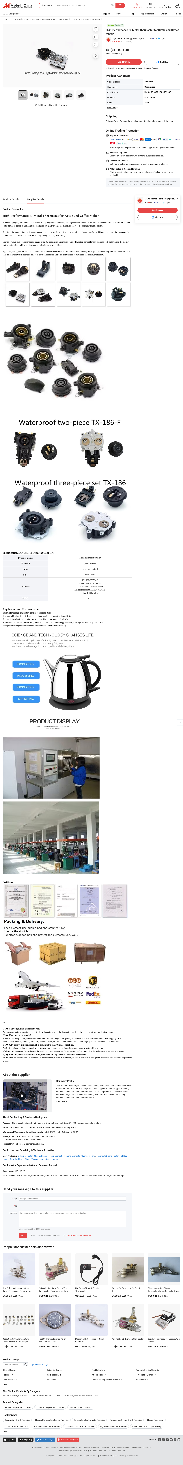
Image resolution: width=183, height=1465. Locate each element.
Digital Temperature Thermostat (113, 1426)
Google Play (25, 1439)
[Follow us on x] (163, 1439)
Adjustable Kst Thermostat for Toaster (127, 1339)
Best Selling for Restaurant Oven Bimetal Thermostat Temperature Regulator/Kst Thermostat (16, 1291)
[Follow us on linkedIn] (179, 1439)
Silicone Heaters (9, 1370)
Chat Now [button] (164, 62)
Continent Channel (122, 1448)
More (5, 1431)
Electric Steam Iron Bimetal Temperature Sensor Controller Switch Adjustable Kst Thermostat (163, 1291)
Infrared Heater (98, 1375)
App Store (9, 1439)
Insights (148, 1448)
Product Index (137, 1448)
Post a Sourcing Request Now (77, 1235)
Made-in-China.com (80, 1451)
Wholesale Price (107, 1448)
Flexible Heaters (98, 1370)
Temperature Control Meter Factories (89, 1420)
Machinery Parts (88, 1155)
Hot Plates (7, 1375)
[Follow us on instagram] (167, 1439)
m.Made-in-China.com (98, 1451)
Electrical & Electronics (20, 19)
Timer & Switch (9, 1379)
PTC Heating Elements (145, 1375)
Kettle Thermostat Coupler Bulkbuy (146, 1426)
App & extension (147, 13)
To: (16, 1206)
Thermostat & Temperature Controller (87, 19)
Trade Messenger (45, 1439)
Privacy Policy (132, 1456)
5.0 (148, 202)
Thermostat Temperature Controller (80, 1426)
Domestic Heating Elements (67, 1155)
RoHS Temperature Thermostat (47, 1426)
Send (23, 1235)
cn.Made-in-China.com (117, 1451)
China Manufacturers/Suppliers (70, 1448)
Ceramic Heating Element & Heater (106, 1379)
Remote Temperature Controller (18, 1407)
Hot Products (37, 1448)
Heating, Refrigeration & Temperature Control (51, 19)
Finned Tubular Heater (34, 1159)
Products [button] (46, 5)
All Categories (12, 13)
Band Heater (113, 1155)
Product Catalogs (40, 1364)
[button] (112, 5)
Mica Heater (141, 1379)
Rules (178, 13)
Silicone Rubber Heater (43, 1155)
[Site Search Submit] (120, 5)
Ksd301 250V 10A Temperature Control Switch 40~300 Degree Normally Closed (16, 1342)
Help (132, 13)
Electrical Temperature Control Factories (51, 1420)
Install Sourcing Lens (69, 1439)
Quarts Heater (51, 1159)
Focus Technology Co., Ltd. (73, 1456)
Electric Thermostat (155, 1420)
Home (5, 19)
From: (15, 1198)
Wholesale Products (91, 1448)
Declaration (119, 1456)
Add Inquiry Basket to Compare (52, 105)
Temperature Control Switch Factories (126, 1420)
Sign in (177, 7)
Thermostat (101, 1155)
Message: (13, 1213)
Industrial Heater (25, 1155)
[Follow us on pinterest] (175, 1439)
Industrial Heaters (54, 1370)
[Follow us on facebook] (159, 1439)
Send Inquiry (124, 62)
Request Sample (151, 68)
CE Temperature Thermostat (16, 1426)
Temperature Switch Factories (17, 1420)
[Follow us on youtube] (171, 1439)
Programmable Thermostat (81, 1407)
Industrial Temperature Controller (50, 1407)
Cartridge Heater (17, 1159)
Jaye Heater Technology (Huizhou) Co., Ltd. (129, 38)
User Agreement (106, 1456)
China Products (50, 1448)
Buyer (118, 13)
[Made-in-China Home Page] (17, 5)
